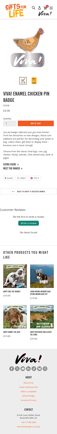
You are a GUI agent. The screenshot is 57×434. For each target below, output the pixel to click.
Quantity (7, 118)
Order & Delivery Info (28, 387)
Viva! (6, 105)
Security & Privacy (28, 400)
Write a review (28, 223)
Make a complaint (28, 391)
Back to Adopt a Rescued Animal (31, 191)
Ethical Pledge (28, 396)
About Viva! (28, 382)
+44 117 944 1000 (28, 422)
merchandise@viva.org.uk (28, 426)
